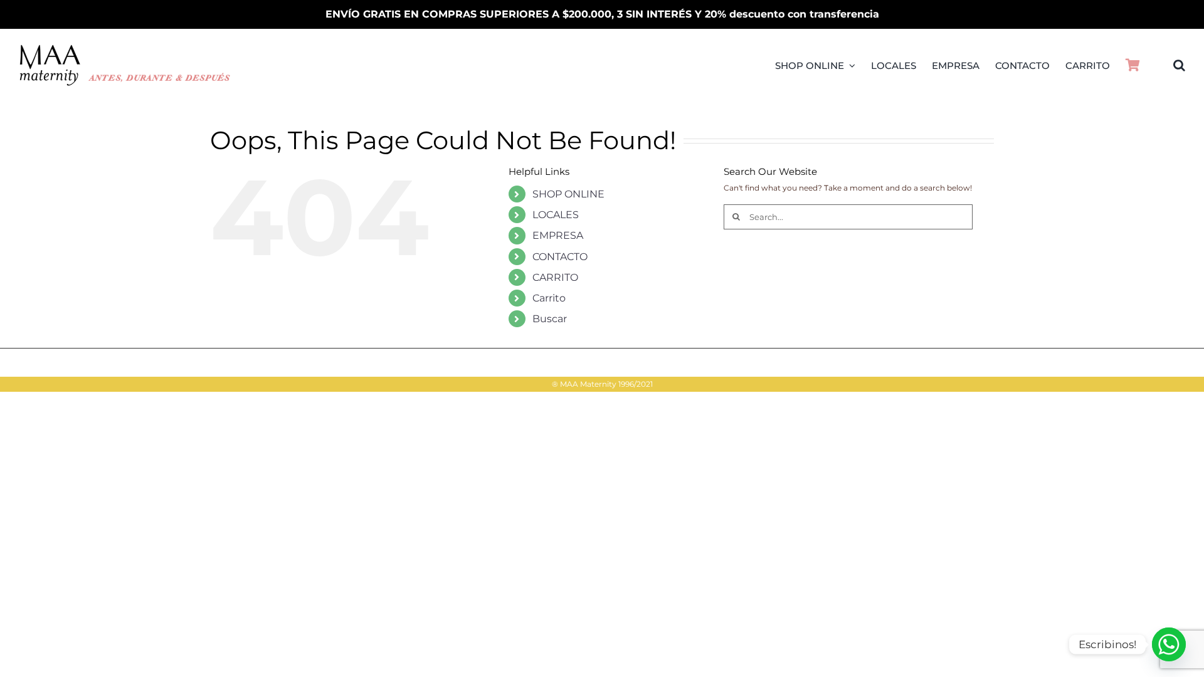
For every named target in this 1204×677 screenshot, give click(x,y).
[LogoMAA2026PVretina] (125, 48)
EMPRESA (557, 235)
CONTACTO (560, 257)
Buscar (549, 319)
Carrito (549, 298)
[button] (1179, 65)
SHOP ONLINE (568, 194)
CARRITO (555, 277)
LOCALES (555, 215)
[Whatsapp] (1169, 644)
